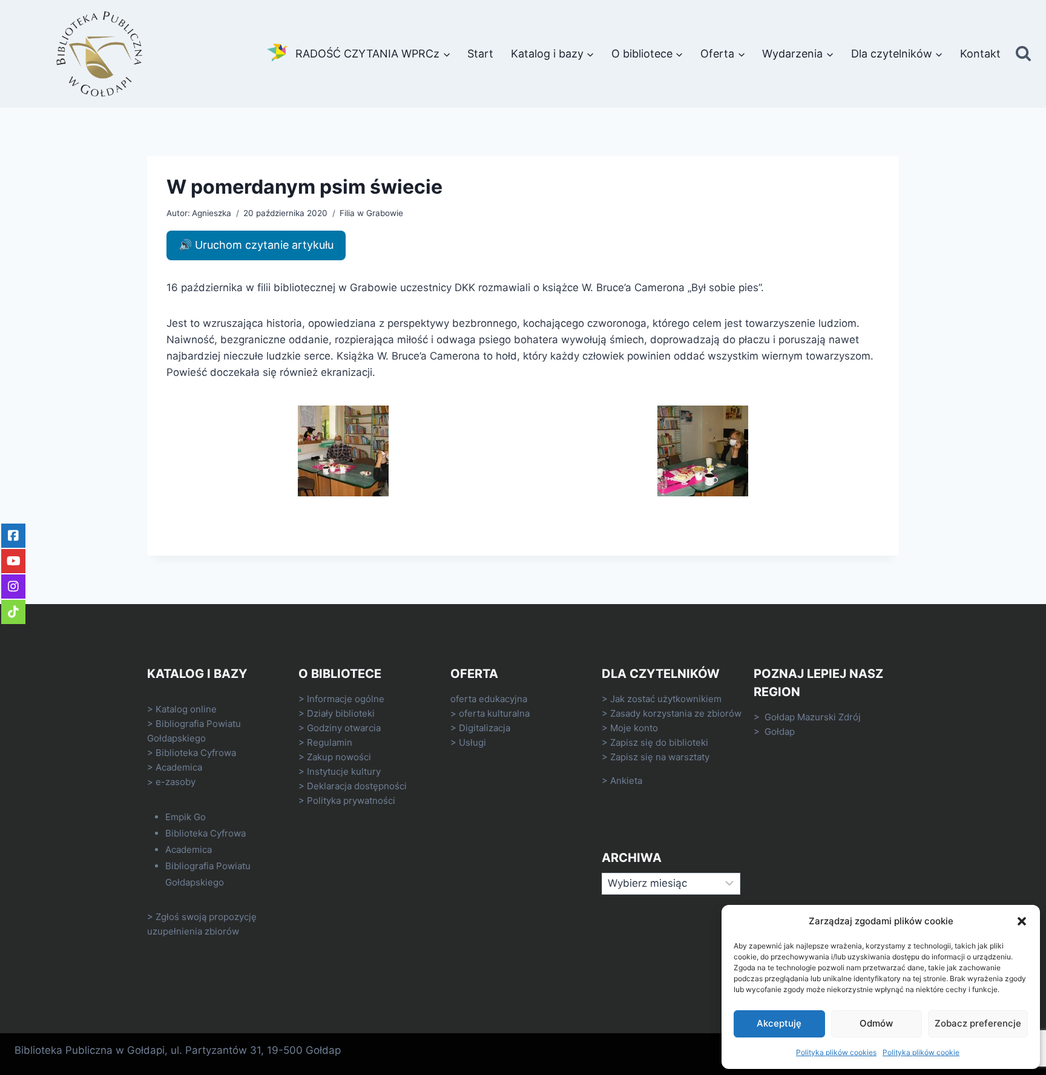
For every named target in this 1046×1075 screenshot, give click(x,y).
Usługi (472, 742)
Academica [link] (179, 767)
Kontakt (980, 53)
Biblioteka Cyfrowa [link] (196, 752)
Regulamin (329, 742)
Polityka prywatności (351, 800)
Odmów (876, 1023)
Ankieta (626, 780)
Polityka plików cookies (836, 1052)
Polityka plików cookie (921, 1052)
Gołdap (780, 731)
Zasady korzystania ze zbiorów (676, 713)
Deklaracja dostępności (357, 786)
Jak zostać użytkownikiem (666, 699)
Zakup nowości (339, 757)
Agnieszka (211, 213)
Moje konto (634, 728)
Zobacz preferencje (978, 1023)
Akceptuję (779, 1023)
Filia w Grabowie (371, 213)
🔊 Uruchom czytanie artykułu (256, 244)
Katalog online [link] (186, 709)
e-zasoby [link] (176, 781)
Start (480, 53)
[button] (1022, 921)
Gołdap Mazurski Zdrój (813, 717)
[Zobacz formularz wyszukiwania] (1023, 54)
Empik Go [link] (185, 817)
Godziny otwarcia (344, 728)
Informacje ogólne (345, 699)
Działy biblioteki (341, 713)
